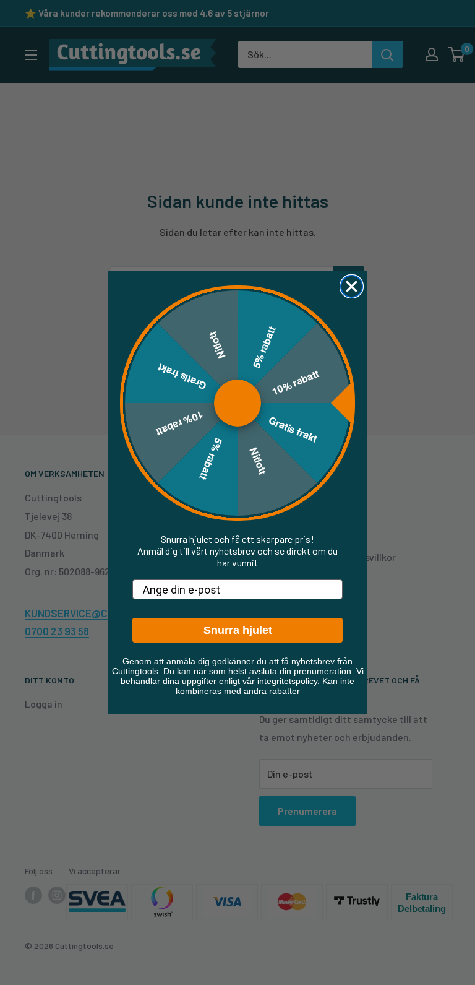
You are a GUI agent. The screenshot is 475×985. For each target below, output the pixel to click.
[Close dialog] (351, 286)
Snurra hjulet (237, 630)
